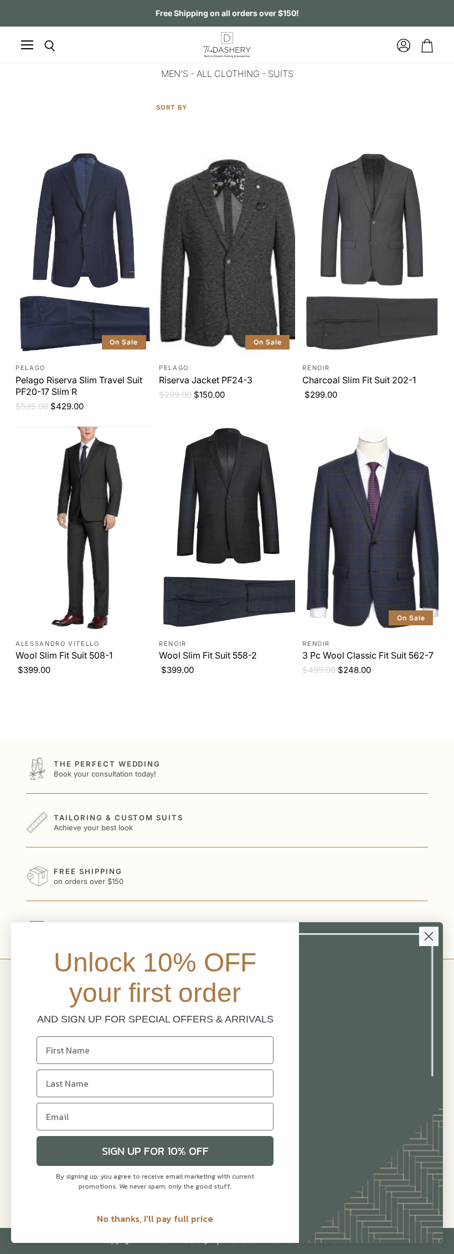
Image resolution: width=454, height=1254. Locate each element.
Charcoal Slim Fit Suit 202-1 (359, 380)
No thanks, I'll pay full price (155, 1218)
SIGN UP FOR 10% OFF (155, 1151)
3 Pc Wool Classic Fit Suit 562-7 (368, 655)
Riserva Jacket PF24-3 (205, 380)
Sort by (171, 107)
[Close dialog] (428, 936)
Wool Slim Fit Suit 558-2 (208, 655)
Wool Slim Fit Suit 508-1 (64, 655)
